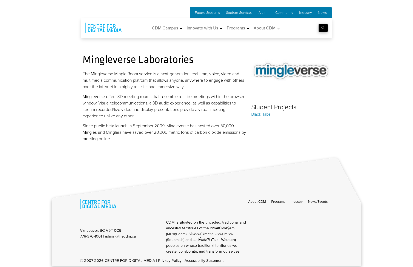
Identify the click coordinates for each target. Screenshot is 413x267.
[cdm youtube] (330, 237)
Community (284, 12)
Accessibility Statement (204, 260)
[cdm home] (100, 28)
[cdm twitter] (320, 237)
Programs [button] (236, 28)
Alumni (264, 12)
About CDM (257, 201)
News (322, 12)
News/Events (318, 201)
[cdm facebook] (311, 237)
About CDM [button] (265, 28)
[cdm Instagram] (302, 237)
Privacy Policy (170, 260)
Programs (278, 201)
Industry (305, 12)
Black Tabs (261, 114)
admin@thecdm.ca (120, 236)
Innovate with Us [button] (202, 28)
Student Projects (273, 107)
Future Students (207, 12)
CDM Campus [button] (165, 28)
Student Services (239, 12)
